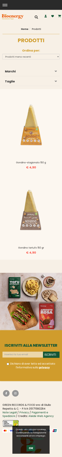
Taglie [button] (10, 81)
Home (24, 29)
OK (31, 448)
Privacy (24, 412)
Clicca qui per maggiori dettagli (31, 440)
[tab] (31, 71)
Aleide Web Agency (41, 416)
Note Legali (9, 412)
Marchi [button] (10, 71)
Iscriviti (50, 355)
